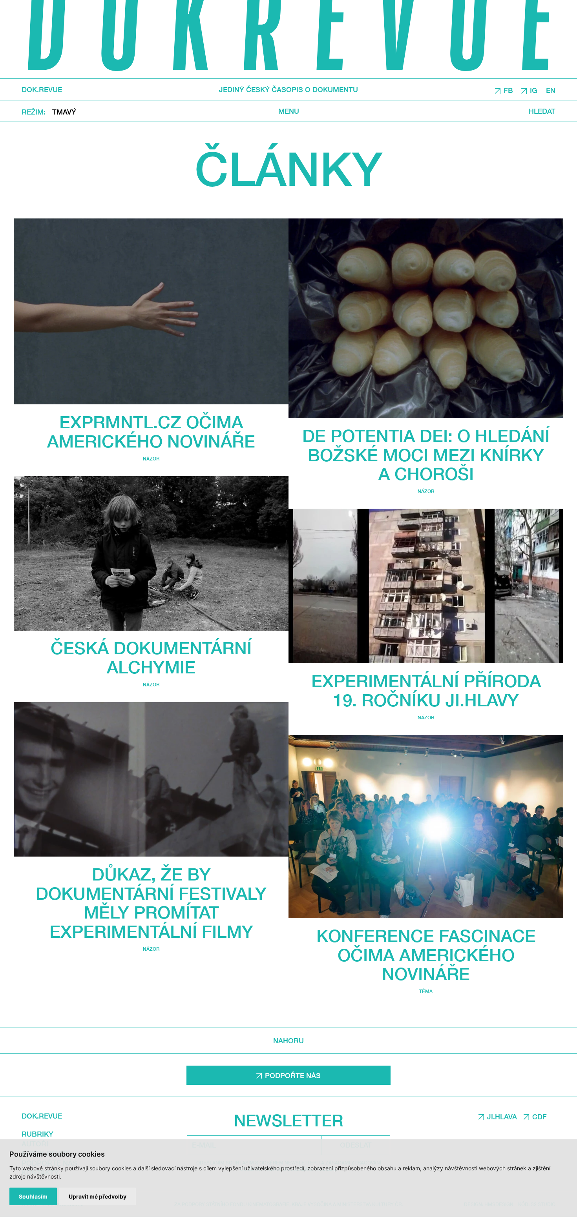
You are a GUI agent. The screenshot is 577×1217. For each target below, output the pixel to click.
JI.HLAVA (502, 1116)
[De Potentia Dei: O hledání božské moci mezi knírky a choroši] (425, 318)
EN (550, 89)
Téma (426, 991)
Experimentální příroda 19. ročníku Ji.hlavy (426, 690)
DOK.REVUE (42, 89)
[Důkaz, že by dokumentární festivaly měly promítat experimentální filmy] (151, 779)
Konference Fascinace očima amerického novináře (426, 954)
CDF (539, 1116)
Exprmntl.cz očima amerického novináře (151, 431)
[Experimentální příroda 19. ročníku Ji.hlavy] (425, 586)
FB (508, 89)
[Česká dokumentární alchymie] (151, 553)
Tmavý (64, 111)
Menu (288, 111)
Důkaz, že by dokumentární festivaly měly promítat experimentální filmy (151, 903)
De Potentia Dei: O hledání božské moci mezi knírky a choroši (426, 454)
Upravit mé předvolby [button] (97, 1196)
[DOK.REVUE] (288, 39)
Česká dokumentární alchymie (151, 657)
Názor (151, 458)
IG (533, 89)
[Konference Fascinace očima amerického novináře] (425, 826)
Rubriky (37, 1134)
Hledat (542, 111)
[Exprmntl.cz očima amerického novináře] (151, 311)
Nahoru (288, 1040)
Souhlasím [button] (33, 1196)
